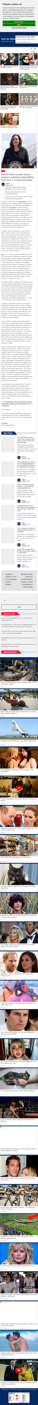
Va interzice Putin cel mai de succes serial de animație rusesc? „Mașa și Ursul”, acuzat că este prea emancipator (18, 632)
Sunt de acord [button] (19, 22)
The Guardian (12, 207)
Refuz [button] (19, 25)
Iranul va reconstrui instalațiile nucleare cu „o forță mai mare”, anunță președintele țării (26, 486)
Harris (2, 254)
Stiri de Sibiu (8, 39)
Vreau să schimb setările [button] (19, 28)
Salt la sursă (4, 423)
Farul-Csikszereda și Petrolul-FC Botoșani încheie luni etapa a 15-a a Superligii (26, 529)
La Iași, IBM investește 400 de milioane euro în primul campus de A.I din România (26, 551)
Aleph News (6, 405)
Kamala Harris (22, 201)
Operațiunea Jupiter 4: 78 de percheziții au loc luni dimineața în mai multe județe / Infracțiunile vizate (18, 645)
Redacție (8, 183)
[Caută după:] (19, 600)
